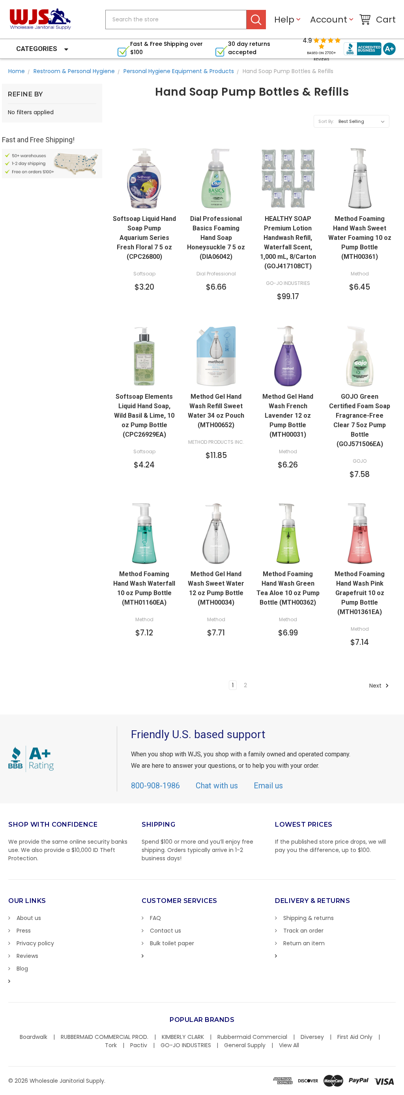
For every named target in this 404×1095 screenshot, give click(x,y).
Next (376, 686)
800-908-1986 (155, 785)
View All (289, 1045)
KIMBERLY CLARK (183, 1037)
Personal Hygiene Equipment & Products (178, 71)
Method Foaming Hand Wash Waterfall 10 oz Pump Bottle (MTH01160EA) (144, 588)
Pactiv (138, 1045)
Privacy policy (35, 943)
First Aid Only (354, 1037)
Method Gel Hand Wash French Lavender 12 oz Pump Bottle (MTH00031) (287, 415)
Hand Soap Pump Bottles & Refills (288, 71)
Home (16, 71)
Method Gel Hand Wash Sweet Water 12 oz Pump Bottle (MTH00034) (216, 588)
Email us (268, 785)
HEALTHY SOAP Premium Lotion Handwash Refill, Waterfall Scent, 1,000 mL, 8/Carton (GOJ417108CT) (288, 242)
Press (24, 931)
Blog (22, 968)
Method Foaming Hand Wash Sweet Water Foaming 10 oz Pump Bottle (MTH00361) (359, 237)
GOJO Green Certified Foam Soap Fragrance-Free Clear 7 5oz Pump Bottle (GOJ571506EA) (359, 420)
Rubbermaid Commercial (252, 1037)
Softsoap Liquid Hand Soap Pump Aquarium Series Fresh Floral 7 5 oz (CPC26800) (144, 237)
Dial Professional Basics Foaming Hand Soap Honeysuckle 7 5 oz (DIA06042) (216, 237)
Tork (111, 1045)
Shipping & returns (308, 918)
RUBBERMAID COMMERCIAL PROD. (104, 1037)
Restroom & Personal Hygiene (74, 71)
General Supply (245, 1045)
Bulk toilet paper (172, 943)
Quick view (288, 202)
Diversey (312, 1037)
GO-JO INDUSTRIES (186, 1045)
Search (256, 19)
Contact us (165, 931)
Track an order (303, 931)
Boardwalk (33, 1037)
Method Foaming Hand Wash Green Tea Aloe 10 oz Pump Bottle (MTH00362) (288, 588)
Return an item (304, 943)
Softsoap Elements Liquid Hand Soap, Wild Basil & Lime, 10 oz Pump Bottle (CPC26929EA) (144, 415)
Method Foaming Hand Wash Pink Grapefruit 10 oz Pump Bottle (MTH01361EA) (360, 593)
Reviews (27, 956)
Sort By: (326, 121)
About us (29, 918)
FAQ (155, 918)
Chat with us (217, 785)
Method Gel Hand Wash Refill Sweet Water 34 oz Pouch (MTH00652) (216, 411)
